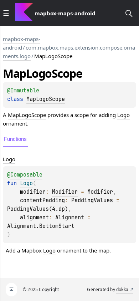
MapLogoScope (45, 99)
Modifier (65, 191)
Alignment (69, 217)
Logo (123, 114)
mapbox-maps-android (21, 43)
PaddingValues (92, 200)
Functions (15, 139)
